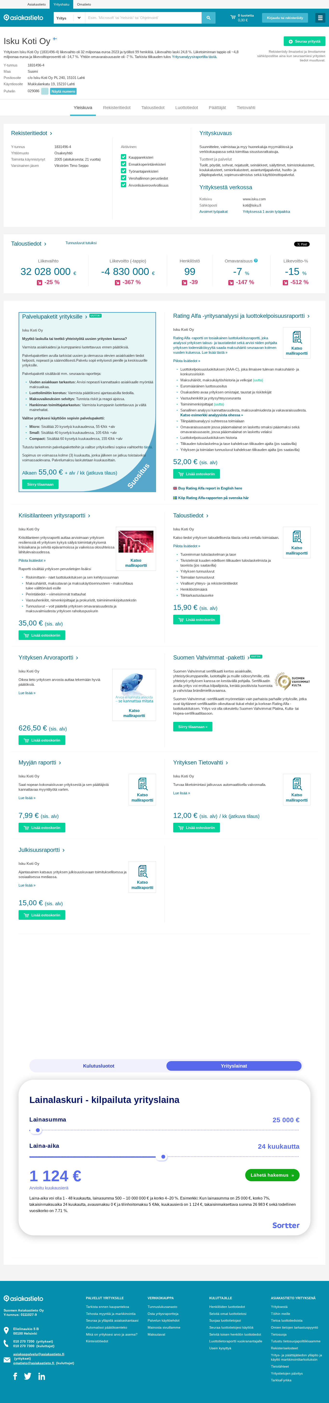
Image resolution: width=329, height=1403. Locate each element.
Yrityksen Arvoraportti (46, 657)
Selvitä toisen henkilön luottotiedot (235, 1334)
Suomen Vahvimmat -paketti (209, 657)
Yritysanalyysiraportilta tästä (194, 57)
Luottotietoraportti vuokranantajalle (235, 1341)
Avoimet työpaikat (213, 211)
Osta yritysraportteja (163, 1314)
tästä (148, 447)
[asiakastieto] (28, 17)
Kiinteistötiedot (97, 1341)
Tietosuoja (279, 1334)
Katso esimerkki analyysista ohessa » (211, 415)
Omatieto (84, 4)
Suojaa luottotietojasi (225, 1320)
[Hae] (209, 18)
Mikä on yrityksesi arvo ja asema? (112, 1334)
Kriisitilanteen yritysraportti (52, 515)
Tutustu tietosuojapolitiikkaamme (296, 1341)
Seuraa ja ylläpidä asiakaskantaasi (112, 1320)
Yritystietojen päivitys (287, 1373)
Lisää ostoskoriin (200, 474)
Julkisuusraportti (39, 850)
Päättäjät (217, 107)
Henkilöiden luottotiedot (227, 1307)
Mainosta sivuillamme (164, 1327)
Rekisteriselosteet (284, 1348)
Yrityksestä (279, 1307)
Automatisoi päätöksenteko (106, 1327)
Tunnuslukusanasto (162, 1307)
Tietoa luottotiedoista (287, 1320)
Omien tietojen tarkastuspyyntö (294, 1327)
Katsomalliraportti (297, 350)
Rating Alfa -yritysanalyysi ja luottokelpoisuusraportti (239, 316)
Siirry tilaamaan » (192, 727)
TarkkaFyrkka (281, 1380)
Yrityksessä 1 (266, 211)
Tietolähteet (280, 1366)
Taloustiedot (152, 107)
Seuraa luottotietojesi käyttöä (231, 1327)
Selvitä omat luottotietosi (227, 1314)
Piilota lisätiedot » (186, 361)
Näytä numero (63, 91)
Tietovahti (246, 107)
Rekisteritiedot (117, 107)
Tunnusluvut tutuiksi (81, 243)
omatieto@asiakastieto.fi (34, 1363)
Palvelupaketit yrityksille (52, 316)
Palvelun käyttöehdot (163, 1320)
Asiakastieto (36, 4)
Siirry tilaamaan (40, 484)
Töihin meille (280, 1314)
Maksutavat (156, 1334)
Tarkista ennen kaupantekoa (107, 1307)
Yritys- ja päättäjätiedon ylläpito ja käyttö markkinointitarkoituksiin (296, 1357)
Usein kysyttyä (220, 1348)
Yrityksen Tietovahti (198, 762)
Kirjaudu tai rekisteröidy (285, 18)
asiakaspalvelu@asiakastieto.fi (38, 1354)
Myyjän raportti (37, 762)
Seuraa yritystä (307, 41)
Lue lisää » (27, 693)
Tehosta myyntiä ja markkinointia (111, 1314)
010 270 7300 (33, 1346)
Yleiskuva (83, 107)
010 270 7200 (33, 1341)
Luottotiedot (186, 107)
